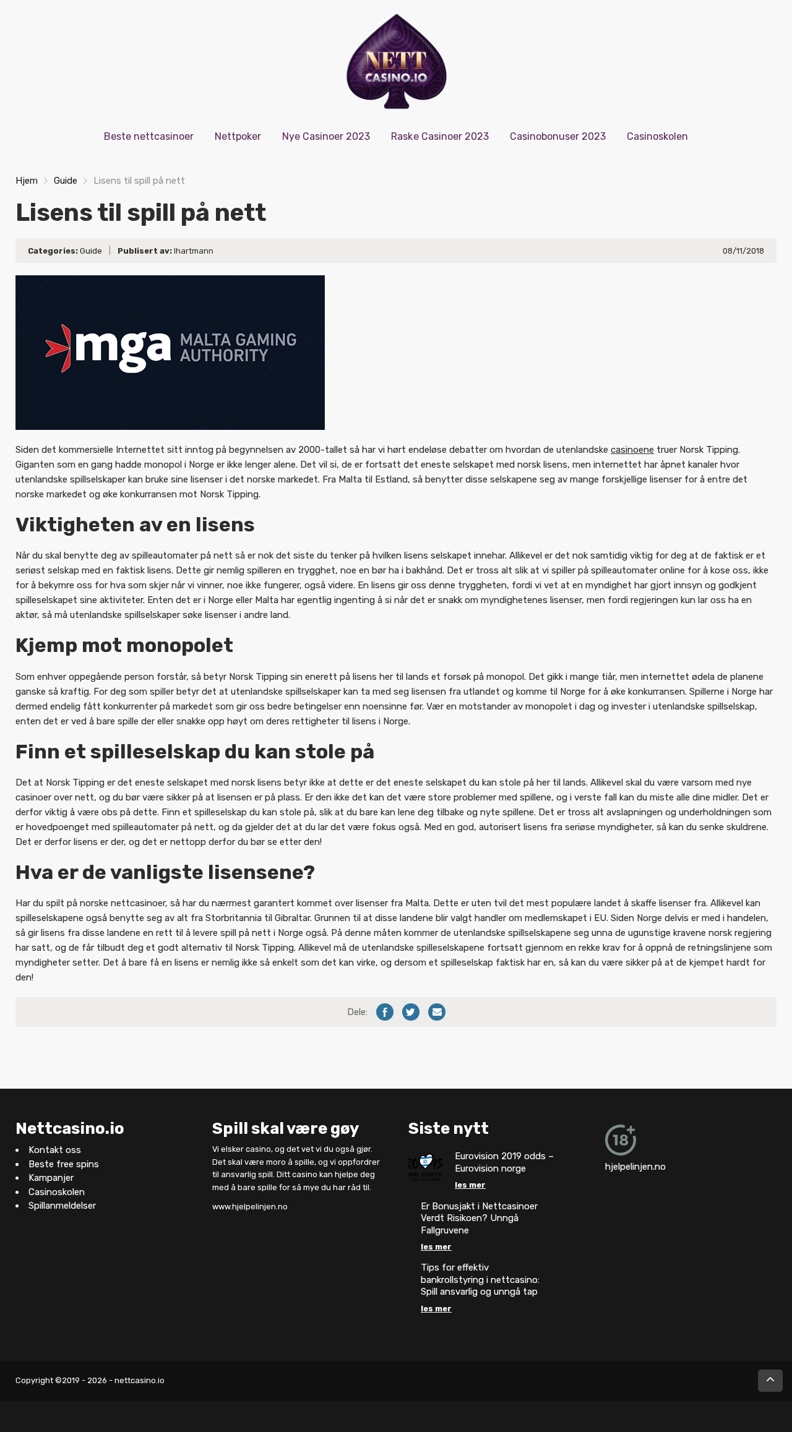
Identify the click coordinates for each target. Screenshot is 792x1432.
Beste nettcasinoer (149, 136)
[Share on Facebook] (385, 1012)
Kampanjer (51, 1178)
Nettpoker (238, 136)
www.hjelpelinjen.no (250, 1206)
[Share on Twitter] (411, 1012)
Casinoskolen (657, 136)
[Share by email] (437, 1012)
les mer (470, 1185)
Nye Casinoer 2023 (326, 136)
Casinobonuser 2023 (558, 136)
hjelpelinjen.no (635, 1166)
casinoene (632, 449)
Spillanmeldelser (62, 1206)
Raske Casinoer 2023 (439, 136)
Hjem (26, 180)
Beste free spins (63, 1164)
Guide (65, 180)
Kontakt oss (54, 1150)
